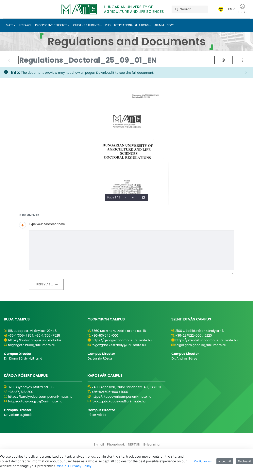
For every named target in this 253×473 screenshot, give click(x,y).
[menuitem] (98, 444)
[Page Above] (125, 197)
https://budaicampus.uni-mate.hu (34, 340)
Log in (242, 12)
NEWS (170, 25)
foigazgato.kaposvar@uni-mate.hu (118, 401)
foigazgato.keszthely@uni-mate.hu (119, 345)
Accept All (224, 461)
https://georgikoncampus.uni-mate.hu (122, 340)
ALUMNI (159, 25)
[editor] (131, 250)
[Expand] (143, 197)
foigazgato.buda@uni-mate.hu (31, 345)
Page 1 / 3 (113, 197)
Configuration (202, 461)
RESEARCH (25, 25)
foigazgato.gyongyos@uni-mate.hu (35, 401)
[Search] (176, 9)
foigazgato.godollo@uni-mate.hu (200, 345)
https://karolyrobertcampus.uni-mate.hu (40, 396)
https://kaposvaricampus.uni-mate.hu (121, 396)
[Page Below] (133, 197)
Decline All (244, 461)
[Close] (246, 72)
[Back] (9, 60)
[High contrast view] (221, 9)
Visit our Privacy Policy (74, 466)
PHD (108, 25)
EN (230, 9)
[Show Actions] (243, 60)
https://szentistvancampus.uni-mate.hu (206, 340)
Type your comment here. (47, 224)
